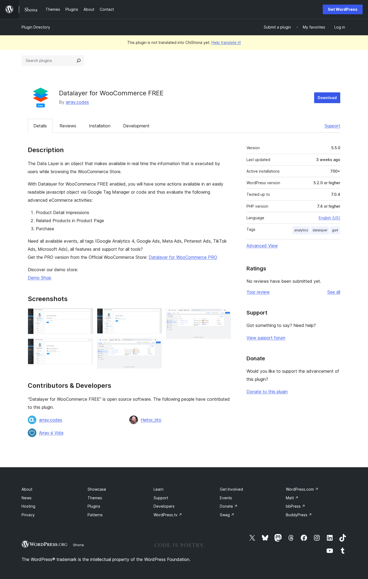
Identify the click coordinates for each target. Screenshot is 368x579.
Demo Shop (39, 277)
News (27, 498)
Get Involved (231, 489)
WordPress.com (302, 489)
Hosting (28, 506)
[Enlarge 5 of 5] (223, 315)
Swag (227, 514)
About (27, 489)
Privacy (28, 514)
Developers (164, 506)
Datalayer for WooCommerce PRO (183, 257)
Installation (99, 125)
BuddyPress (299, 514)
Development (136, 125)
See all (333, 292)
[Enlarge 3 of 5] (154, 315)
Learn (159, 489)
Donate (229, 506)
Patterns (95, 514)
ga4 (335, 230)
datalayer (320, 230)
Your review (258, 292)
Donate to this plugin (267, 391)
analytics (301, 230)
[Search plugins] (78, 60)
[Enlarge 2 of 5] (85, 345)
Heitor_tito (151, 420)
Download (327, 97)
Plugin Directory (36, 27)
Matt (292, 498)
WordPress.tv (168, 514)
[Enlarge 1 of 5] (85, 315)
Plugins (94, 506)
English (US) (329, 217)
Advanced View (262, 245)
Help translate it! (226, 42)
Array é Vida (51, 432)
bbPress (295, 506)
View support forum (266, 337)
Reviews (68, 125)
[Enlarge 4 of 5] (154, 345)
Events (226, 498)
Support (332, 125)
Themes (95, 498)
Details (40, 125)
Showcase (97, 489)
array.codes (77, 102)
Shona (78, 545)
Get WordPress (342, 9)
